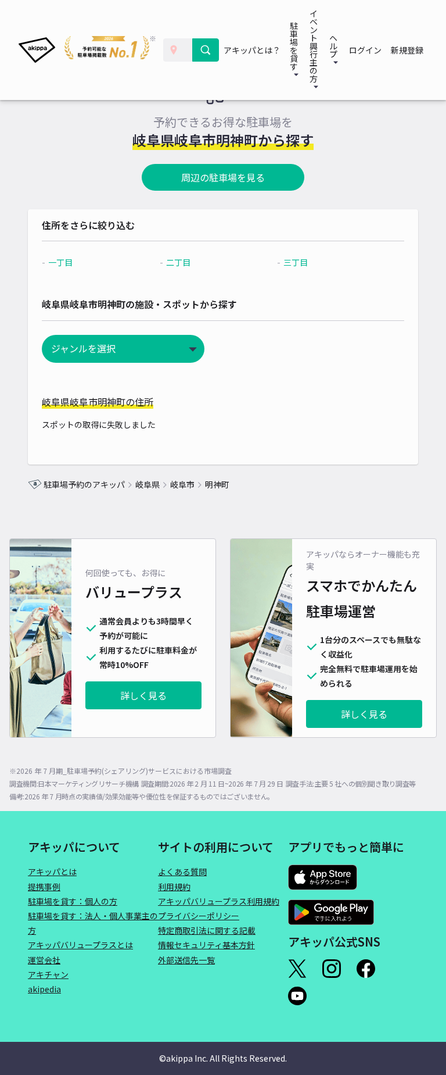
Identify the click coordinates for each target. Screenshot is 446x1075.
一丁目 (60, 262)
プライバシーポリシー (198, 916)
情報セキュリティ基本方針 (206, 945)
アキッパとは (52, 871)
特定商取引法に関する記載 (207, 930)
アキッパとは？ (252, 50)
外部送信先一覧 (186, 960)
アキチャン (48, 974)
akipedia (44, 989)
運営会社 (44, 960)
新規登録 (407, 50)
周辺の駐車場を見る (223, 177)
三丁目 (295, 262)
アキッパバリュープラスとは (80, 945)
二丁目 (178, 262)
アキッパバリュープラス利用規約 (218, 901)
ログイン (365, 50)
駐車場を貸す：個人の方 (72, 901)
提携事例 (44, 886)
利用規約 (174, 886)
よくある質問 (182, 871)
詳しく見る (143, 695)
